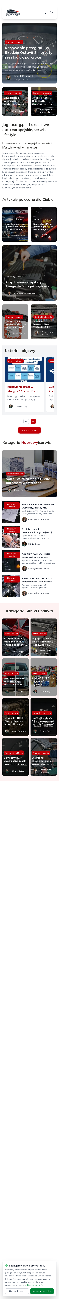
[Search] (44, 12)
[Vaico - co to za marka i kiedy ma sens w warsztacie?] (29, 473)
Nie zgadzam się (17, 1291)
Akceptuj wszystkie (42, 1291)
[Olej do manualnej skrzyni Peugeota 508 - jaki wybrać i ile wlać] (29, 273)
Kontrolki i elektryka (42, 93)
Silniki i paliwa (11, 633)
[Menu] (37, 12)
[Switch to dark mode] (51, 12)
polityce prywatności (34, 1285)
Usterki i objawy (15, 361)
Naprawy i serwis (14, 42)
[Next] (33, 421)
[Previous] (26, 421)
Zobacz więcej (29, 430)
